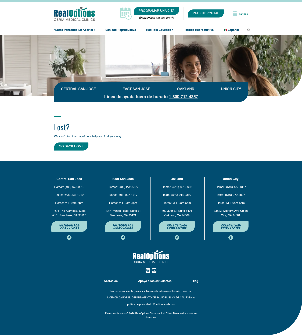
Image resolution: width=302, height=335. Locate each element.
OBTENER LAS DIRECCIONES (69, 226)
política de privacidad (139, 304)
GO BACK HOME (71, 146)
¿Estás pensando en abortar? (74, 30)
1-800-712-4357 (183, 97)
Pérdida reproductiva (199, 30)
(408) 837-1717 (127, 195)
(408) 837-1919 (74, 195)
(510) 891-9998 (182, 187)
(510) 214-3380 (181, 195)
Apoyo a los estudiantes (154, 281)
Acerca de (111, 281)
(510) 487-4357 (236, 187)
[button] (249, 30)
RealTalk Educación (159, 30)
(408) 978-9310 (74, 187)
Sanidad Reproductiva (120, 30)
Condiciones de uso (164, 304)
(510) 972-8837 (235, 195)
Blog (195, 281)
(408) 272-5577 (128, 187)
